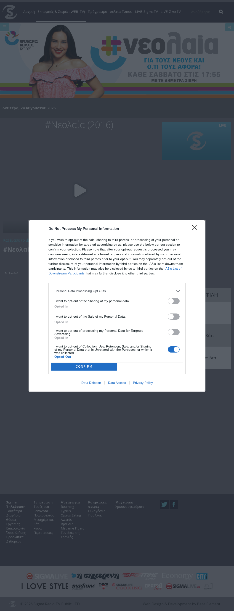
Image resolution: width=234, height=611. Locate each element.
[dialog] (117, 305)
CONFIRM (84, 366)
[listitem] (117, 291)
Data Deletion (91, 383)
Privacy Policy (143, 383)
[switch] (174, 301)
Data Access (117, 383)
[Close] (196, 229)
